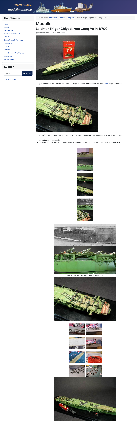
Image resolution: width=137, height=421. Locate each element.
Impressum (8, 56)
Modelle (7, 27)
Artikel (6, 46)
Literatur (7, 37)
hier (106, 84)
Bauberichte (8, 30)
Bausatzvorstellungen (12, 34)
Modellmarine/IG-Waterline (14, 53)
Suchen (28, 73)
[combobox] (13, 73)
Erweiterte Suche (10, 79)
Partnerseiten (9, 59)
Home (6, 24)
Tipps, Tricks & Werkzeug (13, 40)
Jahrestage (8, 50)
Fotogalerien (8, 43)
